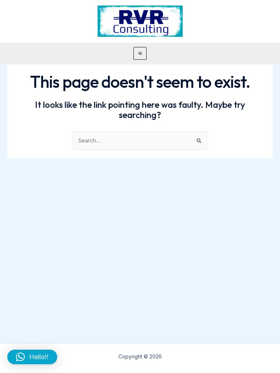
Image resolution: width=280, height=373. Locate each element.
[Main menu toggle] (140, 53)
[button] (32, 357)
